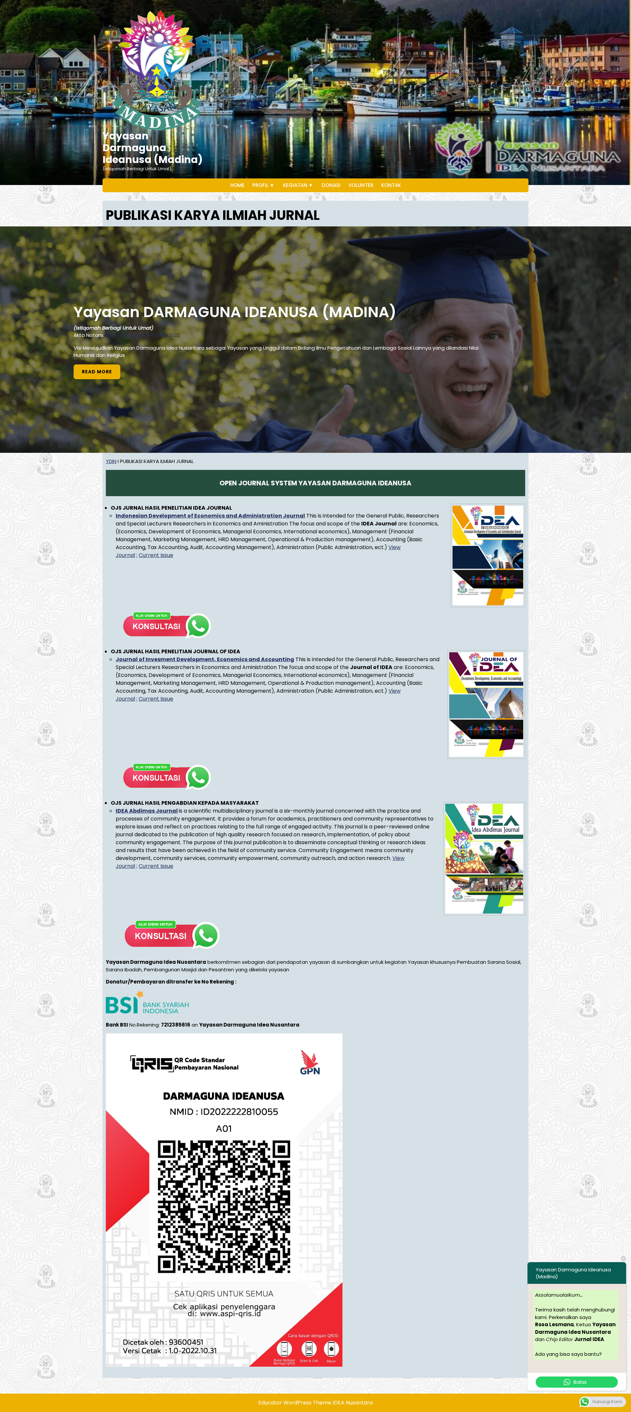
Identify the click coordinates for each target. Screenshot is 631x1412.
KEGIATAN (295, 185)
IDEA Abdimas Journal (147, 811)
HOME (237, 185)
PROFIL (260, 185)
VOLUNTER (360, 185)
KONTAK (391, 185)
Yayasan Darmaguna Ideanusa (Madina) (153, 148)
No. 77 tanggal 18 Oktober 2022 (142, 335)
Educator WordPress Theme (294, 1402)
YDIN (111, 461)
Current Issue (156, 555)
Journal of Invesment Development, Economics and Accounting (205, 659)
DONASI (331, 185)
